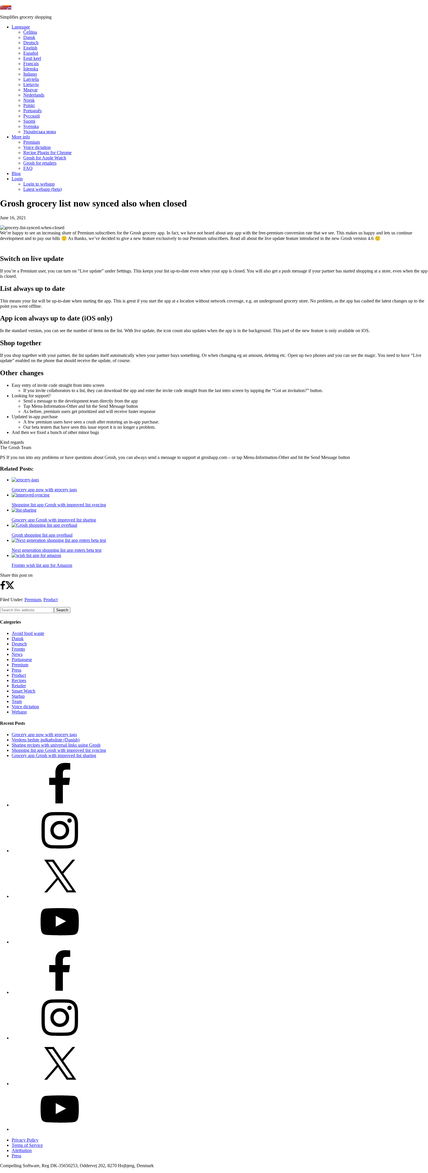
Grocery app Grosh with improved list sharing (54, 755)
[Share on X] (10, 587)
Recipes (19, 680)
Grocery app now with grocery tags (44, 734)
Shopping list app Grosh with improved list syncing (59, 750)
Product (50, 599)
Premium (32, 599)
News (17, 654)
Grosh (5, 7)
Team (17, 701)
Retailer (19, 685)
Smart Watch (23, 690)
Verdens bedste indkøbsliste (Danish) (45, 739)
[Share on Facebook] (2, 589)
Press (16, 670)
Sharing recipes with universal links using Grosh (56, 745)
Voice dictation (25, 706)
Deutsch (19, 643)
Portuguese (22, 659)
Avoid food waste (28, 633)
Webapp (19, 711)
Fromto (18, 649)
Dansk (18, 638)
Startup (18, 696)
